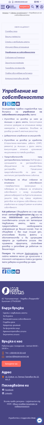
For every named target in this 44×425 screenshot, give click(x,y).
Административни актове (17, 78)
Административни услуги (14, 331)
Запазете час (24, 7)
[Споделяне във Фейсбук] (4, 104)
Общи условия (19, 404)
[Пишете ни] (10, 2)
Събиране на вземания (15, 57)
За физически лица (11, 328)
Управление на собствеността (20, 52)
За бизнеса (8, 316)
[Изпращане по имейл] (18, 104)
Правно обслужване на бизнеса (18, 73)
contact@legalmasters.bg (17, 356)
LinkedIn (8, 393)
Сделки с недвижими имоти (17, 42)
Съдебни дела (11, 31)
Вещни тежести (12, 36)
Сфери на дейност (18, 13)
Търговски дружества (15, 68)
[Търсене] (32, 7)
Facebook (9, 390)
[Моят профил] (41, 7)
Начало (5, 13)
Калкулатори (31, 253)
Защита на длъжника (14, 63)
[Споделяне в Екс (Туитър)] (9, 104)
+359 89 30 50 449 (20, 2)
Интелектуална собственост (17, 319)
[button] (38, 2)
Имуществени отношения (17, 47)
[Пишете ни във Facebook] (39, 420)
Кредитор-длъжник (11, 325)
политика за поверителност (26, 405)
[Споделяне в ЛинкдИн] (13, 104)
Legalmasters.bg (33, 401)
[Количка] (37, 7)
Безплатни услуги (11, 334)
